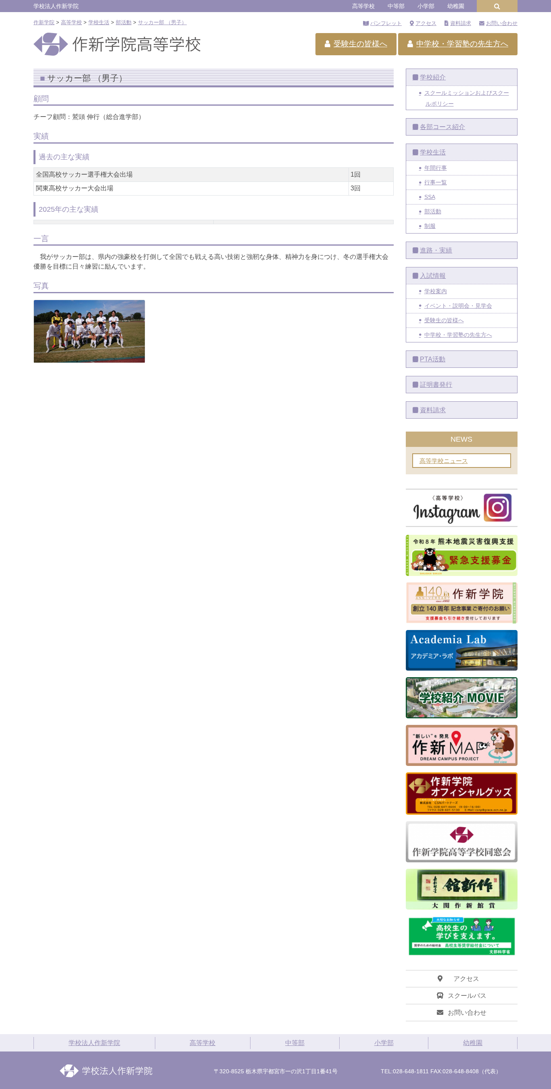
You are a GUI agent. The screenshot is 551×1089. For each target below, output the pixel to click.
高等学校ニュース (444, 460)
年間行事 (435, 168)
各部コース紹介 (442, 126)
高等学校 (363, 6)
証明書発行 (436, 384)
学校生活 (433, 152)
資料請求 (460, 23)
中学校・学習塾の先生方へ (462, 44)
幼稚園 (455, 6)
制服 (430, 226)
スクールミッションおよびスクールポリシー (466, 98)
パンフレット (386, 23)
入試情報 (433, 275)
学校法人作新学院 (56, 6)
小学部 (425, 6)
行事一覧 (435, 182)
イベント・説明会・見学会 (458, 305)
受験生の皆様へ (360, 44)
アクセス (425, 23)
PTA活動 (432, 359)
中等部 (396, 6)
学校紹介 (433, 77)
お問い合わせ (502, 23)
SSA (429, 197)
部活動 (432, 211)
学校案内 (435, 291)
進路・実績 (436, 250)
